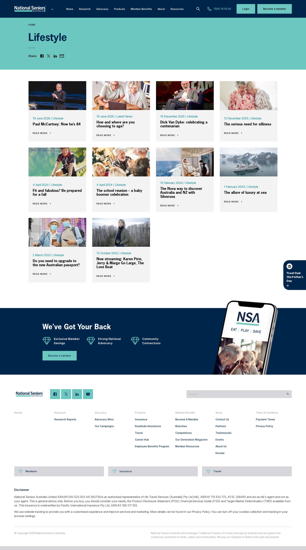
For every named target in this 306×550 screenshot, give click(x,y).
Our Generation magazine (191, 439)
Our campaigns (104, 426)
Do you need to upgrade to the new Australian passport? (56, 262)
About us (221, 446)
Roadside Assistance (148, 426)
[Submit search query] (288, 394)
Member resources (187, 446)
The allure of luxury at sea (245, 192)
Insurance (141, 419)
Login (245, 8)
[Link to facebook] (42, 56)
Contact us (222, 419)
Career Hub (142, 439)
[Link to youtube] (88, 394)
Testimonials (223, 432)
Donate (220, 453)
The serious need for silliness (247, 124)
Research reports (65, 419)
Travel (139, 432)
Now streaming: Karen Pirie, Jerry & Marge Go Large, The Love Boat (120, 262)
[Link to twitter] (48, 56)
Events (220, 439)
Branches (181, 426)
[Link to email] (62, 56)
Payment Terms (265, 419)
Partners (221, 426)
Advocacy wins (104, 419)
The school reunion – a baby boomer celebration (119, 192)
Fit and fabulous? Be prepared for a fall (57, 192)
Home (31, 24)
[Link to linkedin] (55, 56)
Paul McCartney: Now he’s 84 (57, 124)
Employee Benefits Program (152, 446)
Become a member (274, 8)
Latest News (124, 116)
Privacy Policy (264, 426)
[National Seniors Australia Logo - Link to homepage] (34, 9)
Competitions (183, 432)
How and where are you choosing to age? (116, 124)
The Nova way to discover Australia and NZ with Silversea (181, 192)
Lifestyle (58, 118)
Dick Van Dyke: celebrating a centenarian (183, 124)
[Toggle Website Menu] (52, 8)
